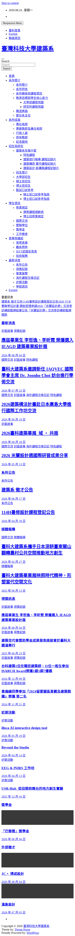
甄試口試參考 (24, 190)
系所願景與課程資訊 (29, 93)
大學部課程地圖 (33, 102)
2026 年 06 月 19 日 (13, 419)
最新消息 (14, 260)
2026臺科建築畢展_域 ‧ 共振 (29, 433)
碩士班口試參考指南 (36, 194)
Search (5, 61)
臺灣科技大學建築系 (27, 48)
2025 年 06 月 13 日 (13, 590)
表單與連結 (16, 238)
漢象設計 (8, 904)
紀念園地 (22, 141)
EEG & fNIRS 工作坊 (17, 768)
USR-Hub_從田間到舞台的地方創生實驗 (32, 788)
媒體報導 (8, 529)
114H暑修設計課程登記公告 (40, 301)
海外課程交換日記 (27, 277)
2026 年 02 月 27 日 (13, 561)
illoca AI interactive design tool (24, 728)
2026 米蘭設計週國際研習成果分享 (34, 455)
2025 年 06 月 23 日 (13, 653)
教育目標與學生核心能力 (32, 97)
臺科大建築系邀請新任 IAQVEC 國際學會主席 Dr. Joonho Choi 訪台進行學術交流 (37, 375)
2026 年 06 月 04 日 (13, 839)
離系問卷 (22, 247)
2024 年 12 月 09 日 (13, 678)
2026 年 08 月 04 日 (13, 355)
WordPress (33, 932)
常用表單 (22, 242)
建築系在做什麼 (26, 150)
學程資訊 (22, 286)
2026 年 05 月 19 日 (13, 735)
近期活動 (22, 282)
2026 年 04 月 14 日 (13, 755)
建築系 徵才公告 (12, 301)
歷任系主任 (23, 115)
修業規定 (22, 207)
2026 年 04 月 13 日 (13, 775)
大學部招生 (23, 176)
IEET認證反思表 (26, 251)
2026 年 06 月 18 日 (13, 442)
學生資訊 (14, 203)
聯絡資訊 (14, 38)
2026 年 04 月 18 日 (13, 521)
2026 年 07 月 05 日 (13, 912)
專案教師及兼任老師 (29, 128)
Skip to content (10, 3)
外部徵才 (8, 847)
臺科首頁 (14, 30)
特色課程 (29, 155)
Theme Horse (22, 929)
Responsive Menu (12, 23)
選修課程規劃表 (33, 212)
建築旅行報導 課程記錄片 (39, 159)
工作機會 (22, 234)
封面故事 (7, 330)
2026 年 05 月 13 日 (13, 464)
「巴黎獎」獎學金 (15, 831)
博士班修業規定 (33, 216)
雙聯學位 (22, 225)
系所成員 (14, 119)
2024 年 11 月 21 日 (13, 704)
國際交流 (22, 220)
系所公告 (22, 264)
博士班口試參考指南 (36, 198)
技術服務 (22, 255)
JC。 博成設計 (12, 874)
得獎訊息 (8, 599)
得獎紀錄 (22, 269)
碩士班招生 (23, 181)
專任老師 (22, 124)
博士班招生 (23, 185)
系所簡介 (14, 80)
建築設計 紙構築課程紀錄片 (41, 168)
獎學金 (20, 229)
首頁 (12, 76)
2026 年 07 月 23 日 (13, 390)
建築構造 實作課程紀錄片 (39, 163)
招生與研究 (16, 146)
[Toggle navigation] (2, 58)
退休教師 (22, 137)
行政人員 (22, 133)
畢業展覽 (22, 273)
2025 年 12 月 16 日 (13, 796)
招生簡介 (22, 172)
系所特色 (22, 89)
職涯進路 (22, 111)
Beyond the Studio (15, 747)
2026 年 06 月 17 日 (13, 498)
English (13, 33)
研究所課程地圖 (33, 106)
